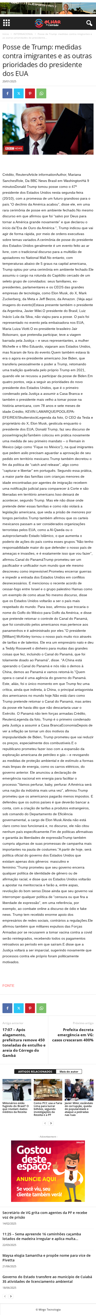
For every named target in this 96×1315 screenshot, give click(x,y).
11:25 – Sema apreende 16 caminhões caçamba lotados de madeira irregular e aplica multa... (41, 1236)
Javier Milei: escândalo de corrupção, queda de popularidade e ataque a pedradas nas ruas (79, 1109)
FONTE (8, 986)
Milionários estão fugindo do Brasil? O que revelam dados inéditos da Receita (15, 1107)
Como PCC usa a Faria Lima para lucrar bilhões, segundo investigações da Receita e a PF (48, 1109)
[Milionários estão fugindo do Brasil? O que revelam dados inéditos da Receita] (16, 1089)
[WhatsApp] (41, 93)
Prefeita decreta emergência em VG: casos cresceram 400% (73, 1034)
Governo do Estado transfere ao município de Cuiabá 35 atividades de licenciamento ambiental (47, 1279)
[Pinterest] (30, 93)
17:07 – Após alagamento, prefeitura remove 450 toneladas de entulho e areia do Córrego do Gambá (24, 1042)
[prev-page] (45, 1123)
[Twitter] (19, 93)
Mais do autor (69, 1071)
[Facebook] (7, 93)
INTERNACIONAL (23, 34)
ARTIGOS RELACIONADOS (35, 1071)
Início (5, 34)
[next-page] (50, 1123)
